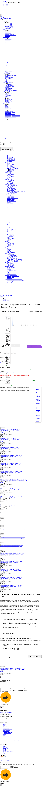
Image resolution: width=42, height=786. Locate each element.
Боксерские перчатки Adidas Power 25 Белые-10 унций (10, 578)
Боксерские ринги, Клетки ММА (9, 130)
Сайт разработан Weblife (5, 760)
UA (2, 13)
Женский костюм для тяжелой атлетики (12, 115)
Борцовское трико (10, 265)
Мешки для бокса (8, 51)
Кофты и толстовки (8, 93)
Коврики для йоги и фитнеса (10, 61)
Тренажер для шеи (8, 69)
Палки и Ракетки (8, 47)
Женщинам (11, 227)
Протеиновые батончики (9, 129)
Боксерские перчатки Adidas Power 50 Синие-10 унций (10, 497)
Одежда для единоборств (7, 82)
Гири (6, 79)
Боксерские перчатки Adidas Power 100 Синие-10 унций (10, 521)
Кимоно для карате (8, 100)
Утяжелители (7, 70)
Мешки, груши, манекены (8, 48)
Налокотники (11, 170)
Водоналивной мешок (9, 52)
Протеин (6, 128)
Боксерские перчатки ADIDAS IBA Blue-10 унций (9, 430)
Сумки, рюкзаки (8, 66)
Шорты (6, 96)
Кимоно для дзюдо (8, 101)
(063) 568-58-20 (5, 1)
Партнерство (5, 290)
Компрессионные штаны (13, 225)
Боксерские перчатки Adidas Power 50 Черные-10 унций (10, 489)
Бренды (4, 140)
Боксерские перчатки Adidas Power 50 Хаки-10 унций (10, 505)
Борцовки (6, 105)
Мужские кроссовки (8, 108)
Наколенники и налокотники (10, 35)
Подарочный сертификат (7, 139)
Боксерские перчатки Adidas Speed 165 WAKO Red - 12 (10, 448)
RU (1, 13)
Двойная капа (7, 40)
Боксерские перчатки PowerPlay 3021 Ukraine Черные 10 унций (12, 669)
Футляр (6, 42)
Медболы (6, 81)
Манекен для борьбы (9, 56)
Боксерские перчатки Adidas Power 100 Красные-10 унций (11, 513)
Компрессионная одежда (9, 86)
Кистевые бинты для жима (10, 112)
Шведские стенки (8, 138)
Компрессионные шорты (13, 226)
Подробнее (2, 362)
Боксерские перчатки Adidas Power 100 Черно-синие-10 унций (12, 538)
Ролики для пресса (8, 63)
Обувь (4, 103)
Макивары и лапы (8, 179)
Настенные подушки (9, 54)
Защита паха (7, 32)
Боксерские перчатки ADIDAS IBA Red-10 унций (9, 439)
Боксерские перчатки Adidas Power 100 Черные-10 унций (11, 546)
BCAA (8, 268)
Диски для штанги (8, 78)
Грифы (6, 80)
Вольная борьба (6, 118)
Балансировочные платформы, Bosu (11, 75)
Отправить (2, 691)
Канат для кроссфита (9, 77)
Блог (3, 287)
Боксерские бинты (8, 178)
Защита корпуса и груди (9, 34)
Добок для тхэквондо (9, 99)
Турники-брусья (8, 137)
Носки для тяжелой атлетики (10, 117)
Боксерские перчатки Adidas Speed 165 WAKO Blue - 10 (10, 472)
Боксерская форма (8, 84)
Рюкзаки (10, 204)
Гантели (6, 76)
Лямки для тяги (8, 113)
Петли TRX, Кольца (8, 62)
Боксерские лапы (10, 181)
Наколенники (11, 169)
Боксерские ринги (8, 132)
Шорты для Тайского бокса (10, 88)
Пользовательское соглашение (8, 751)
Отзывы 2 (4, 311)
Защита (4, 29)
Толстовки (11, 236)
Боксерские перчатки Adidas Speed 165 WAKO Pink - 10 (10, 456)
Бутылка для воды (8, 60)
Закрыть (2, 706)
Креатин (6, 126)
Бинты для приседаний (9, 111)
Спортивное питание (9, 266)
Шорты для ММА (8, 89)
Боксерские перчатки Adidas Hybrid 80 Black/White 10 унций (11, 554)
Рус (1, 296)
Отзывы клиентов (6, 292)
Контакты (4, 293)
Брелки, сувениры (8, 59)
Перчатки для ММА (8, 24)
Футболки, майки (8, 95)
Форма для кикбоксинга (9, 85)
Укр (2, 296)
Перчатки (4, 21)
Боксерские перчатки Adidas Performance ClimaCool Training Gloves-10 (13, 480)
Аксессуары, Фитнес (7, 57)
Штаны (6, 94)
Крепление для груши (13, 192)
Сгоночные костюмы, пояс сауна (11, 90)
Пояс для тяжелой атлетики (10, 114)
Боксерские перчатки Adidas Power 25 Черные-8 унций (10, 562)
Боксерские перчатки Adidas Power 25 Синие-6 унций (10, 570)
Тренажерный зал (6, 73)
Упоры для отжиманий (9, 64)
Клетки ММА (7, 133)
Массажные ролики (8, 71)
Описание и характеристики (13, 311)
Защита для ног (8, 33)
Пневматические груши (9, 53)
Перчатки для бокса (8, 23)
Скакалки (6, 67)
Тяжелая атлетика (6, 109)
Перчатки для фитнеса (9, 27)
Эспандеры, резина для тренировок (11, 68)
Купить (15, 345)
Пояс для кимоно (8, 102)
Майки (10, 239)
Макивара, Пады (10, 182)
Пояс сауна (11, 232)
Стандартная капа (8, 39)
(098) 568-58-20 (5, 5)
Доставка (4, 7)
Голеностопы (7, 36)
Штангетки (7, 107)
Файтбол (6, 72)
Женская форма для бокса (14, 222)
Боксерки (6, 106)
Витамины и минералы (9, 125)
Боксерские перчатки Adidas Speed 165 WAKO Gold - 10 (10, 464)
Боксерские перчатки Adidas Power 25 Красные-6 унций (10, 586)
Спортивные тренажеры (9, 136)
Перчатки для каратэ (9, 25)
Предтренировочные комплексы (11, 127)
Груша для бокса (8, 50)
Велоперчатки (7, 28)
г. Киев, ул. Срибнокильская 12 (6, 712)
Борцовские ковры (10, 264)
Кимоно (4, 97)
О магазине (5, 291)
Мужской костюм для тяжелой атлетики (12, 116)
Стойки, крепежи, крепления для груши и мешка (14, 55)
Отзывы (2, 432)
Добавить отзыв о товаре (34, 656)
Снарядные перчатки (9, 26)
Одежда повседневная (7, 91)
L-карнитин (9, 269)
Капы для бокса (6, 37)
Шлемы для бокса (8, 31)
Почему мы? (5, 8)
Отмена (6, 691)
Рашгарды (7, 87)
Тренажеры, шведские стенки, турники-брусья (11, 134)
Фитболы (6, 65)
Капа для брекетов (8, 41)
